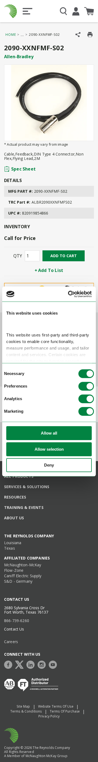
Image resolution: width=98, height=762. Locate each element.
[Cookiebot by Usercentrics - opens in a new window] (69, 294)
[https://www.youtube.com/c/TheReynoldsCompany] (54, 664)
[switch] (86, 386)
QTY (17, 256)
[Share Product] (78, 34)
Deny (49, 465)
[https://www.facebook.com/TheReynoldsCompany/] (9, 664)
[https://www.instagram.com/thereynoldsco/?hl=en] (43, 664)
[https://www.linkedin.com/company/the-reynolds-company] (31, 664)
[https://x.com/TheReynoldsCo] (20, 664)
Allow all (49, 433)
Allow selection (49, 449)
